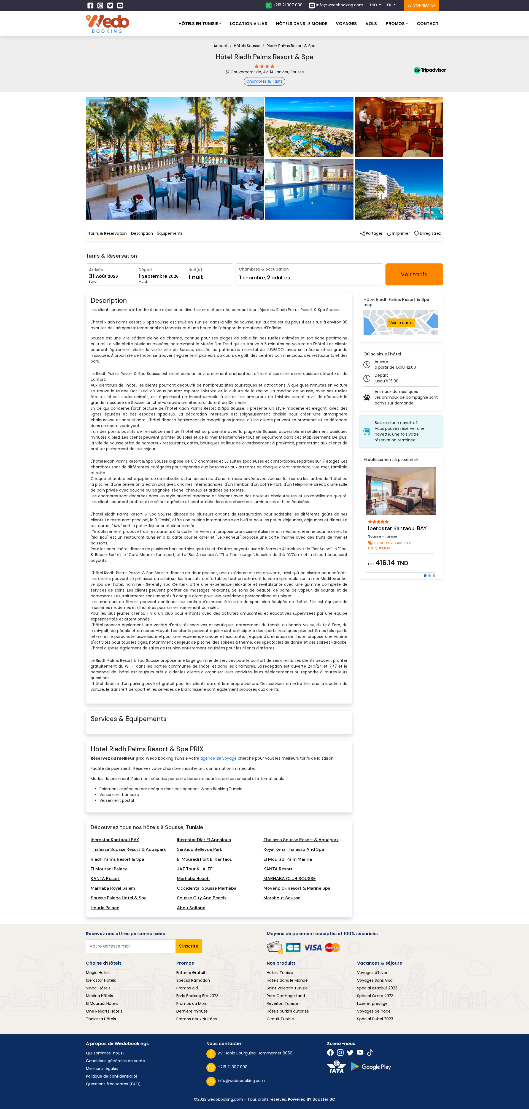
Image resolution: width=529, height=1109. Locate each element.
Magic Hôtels (98, 972)
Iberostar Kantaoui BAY (397, 528)
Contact (428, 23)
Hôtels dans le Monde (287, 980)
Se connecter (421, 5)
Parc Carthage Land (286, 996)
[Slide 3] (434, 575)
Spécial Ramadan (193, 980)
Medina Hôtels (99, 996)
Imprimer (400, 233)
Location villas (248, 23)
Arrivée (96, 269)
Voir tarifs (414, 274)
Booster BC (323, 1099)
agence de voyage (218, 758)
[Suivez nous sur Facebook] (91, 5)
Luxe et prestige (372, 1003)
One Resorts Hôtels (104, 1011)
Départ (146, 269)
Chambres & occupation (264, 269)
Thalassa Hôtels (101, 1019)
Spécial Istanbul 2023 (377, 988)
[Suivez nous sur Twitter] (111, 5)
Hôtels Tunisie (280, 972)
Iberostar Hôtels (101, 980)
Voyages (346, 23)
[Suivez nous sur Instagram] (101, 5)
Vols (371, 23)
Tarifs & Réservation (107, 233)
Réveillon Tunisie (282, 1003)
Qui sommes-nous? (105, 1053)
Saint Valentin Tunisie (287, 988)
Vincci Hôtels (98, 988)
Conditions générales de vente (115, 1061)
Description (142, 233)
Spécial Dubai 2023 (375, 1019)
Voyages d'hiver (372, 972)
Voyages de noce (374, 1011)
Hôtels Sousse (247, 45)
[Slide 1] (425, 575)
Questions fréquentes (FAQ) (113, 1084)
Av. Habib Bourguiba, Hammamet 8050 (255, 1053)
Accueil (221, 45)
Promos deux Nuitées (196, 1019)
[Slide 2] (429, 575)
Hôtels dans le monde (301, 23)
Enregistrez (430, 233)
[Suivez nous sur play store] (371, 1066)
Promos (395, 23)
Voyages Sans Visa (375, 980)
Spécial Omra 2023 (375, 996)
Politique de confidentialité (111, 1076)
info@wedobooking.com (241, 1080)
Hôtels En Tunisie (198, 23)
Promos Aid (187, 988)
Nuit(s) (195, 269)
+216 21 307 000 (232, 1067)
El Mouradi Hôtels (102, 1003)
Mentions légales (102, 1068)
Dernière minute (192, 1011)
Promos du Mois (191, 1003)
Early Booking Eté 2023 (197, 996)
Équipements (170, 233)
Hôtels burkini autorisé (288, 1011)
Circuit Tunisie (280, 1019)
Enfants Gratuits (191, 972)
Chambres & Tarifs (264, 81)
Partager (373, 233)
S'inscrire (188, 946)
